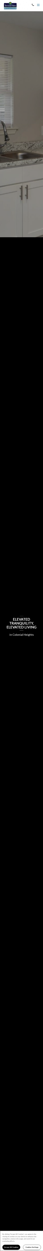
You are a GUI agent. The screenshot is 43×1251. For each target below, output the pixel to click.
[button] (33, 5)
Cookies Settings (31, 1247)
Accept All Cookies (11, 1247)
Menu (38, 5)
